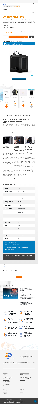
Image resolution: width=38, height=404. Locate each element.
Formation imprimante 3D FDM (25, 378)
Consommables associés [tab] (12, 85)
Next (36, 99)
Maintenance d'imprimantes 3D (27, 0)
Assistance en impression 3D (24, 373)
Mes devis (4, 385)
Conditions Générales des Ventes (20, 401)
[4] (7, 101)
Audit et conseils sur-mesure (24, 375)
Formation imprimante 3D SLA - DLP (25, 377)
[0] (3, 29)
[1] (4, 101)
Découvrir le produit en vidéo (18, 78)
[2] (5, 101)
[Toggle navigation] (34, 4)
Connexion (4, 374)
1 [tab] (18, 110)
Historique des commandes (7, 377)
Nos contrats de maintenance (24, 374)
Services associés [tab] (24, 85)
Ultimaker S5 (5, 393)
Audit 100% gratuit (14, 0)
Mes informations (6, 380)
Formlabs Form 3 (22, 389)
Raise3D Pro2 (5, 392)
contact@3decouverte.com (24, 357)
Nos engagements (6, 401)
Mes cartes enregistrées (7, 384)
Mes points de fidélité (6, 381)
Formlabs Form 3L (23, 390)
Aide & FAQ (12, 401)
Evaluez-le (19, 277)
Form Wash (21, 392)
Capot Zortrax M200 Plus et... (31, 98)
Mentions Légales (18, 402)
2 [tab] (19, 110)
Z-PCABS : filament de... (15, 98)
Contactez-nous (22, 380)
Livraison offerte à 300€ (7, 0)
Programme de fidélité (6, 1)
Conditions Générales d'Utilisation (8, 402)
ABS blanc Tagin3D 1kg (23, 98)
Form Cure (21, 393)
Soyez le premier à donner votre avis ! (19, 280)
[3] (6, 101)
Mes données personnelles (7, 382)
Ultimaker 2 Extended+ (6, 390)
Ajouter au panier (17, 37)
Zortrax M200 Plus (6, 389)
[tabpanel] (6, 99)
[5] (8, 101)
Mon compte (5, 375)
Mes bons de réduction (6, 378)
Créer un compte (5, 373)
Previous (1, 99)
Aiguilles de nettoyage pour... (7, 98)
